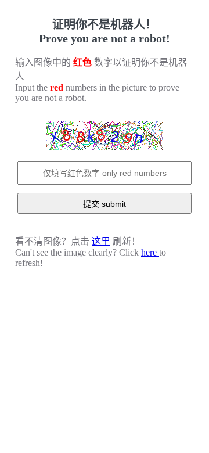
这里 (101, 241)
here (150, 252)
